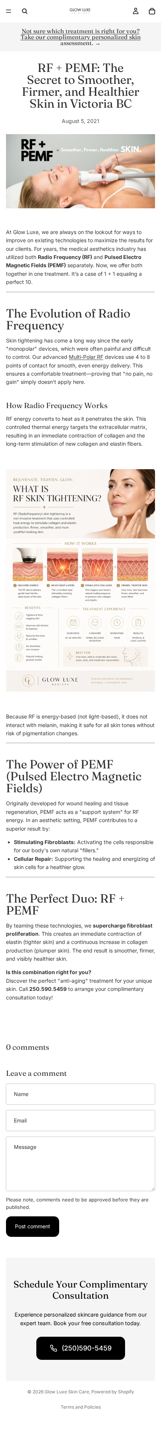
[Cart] (152, 11)
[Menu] (8, 11)
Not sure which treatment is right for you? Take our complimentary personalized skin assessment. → (81, 37)
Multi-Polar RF (86, 357)
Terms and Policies (81, 1407)
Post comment (32, 1226)
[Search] (24, 11)
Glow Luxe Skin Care (67, 1391)
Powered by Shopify (112, 1391)
